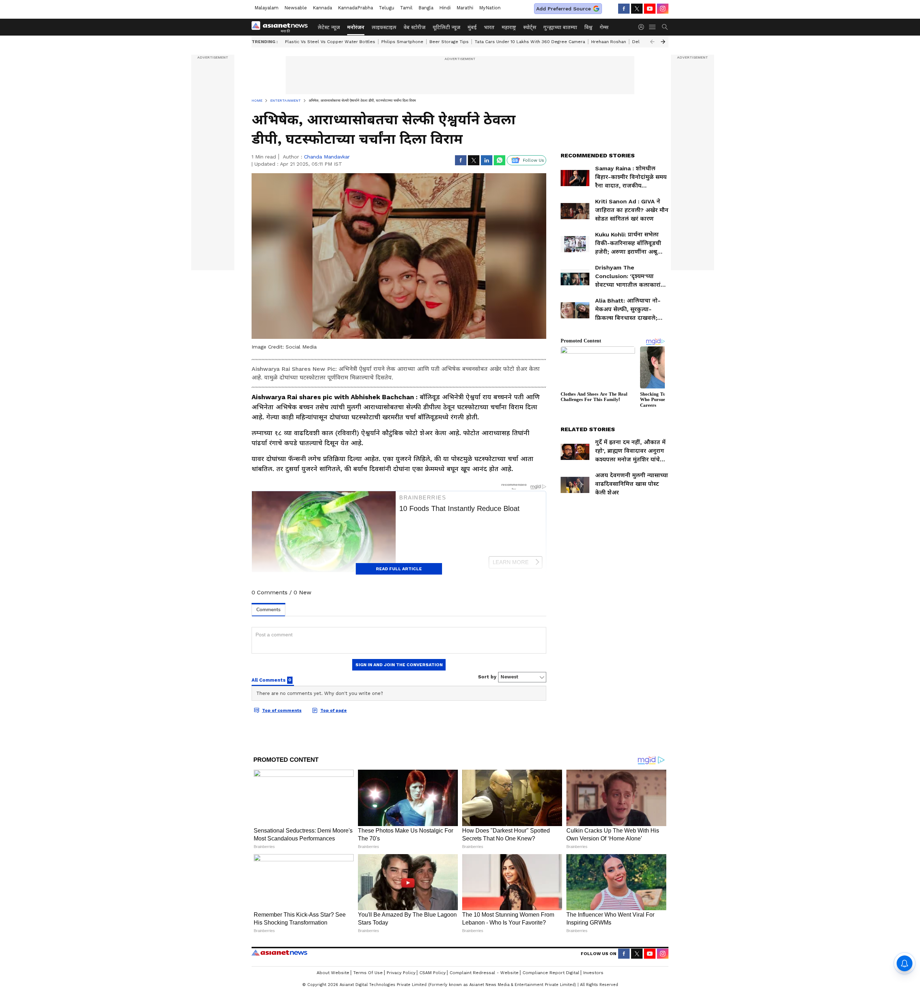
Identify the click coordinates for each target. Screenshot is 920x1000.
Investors (593, 972)
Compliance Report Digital (551, 972)
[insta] (662, 9)
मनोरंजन (355, 27)
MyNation (490, 7)
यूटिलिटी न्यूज (446, 27)
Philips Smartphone (402, 41)
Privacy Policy (401, 972)
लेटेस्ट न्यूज (329, 27)
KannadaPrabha (355, 7)
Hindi (445, 7)
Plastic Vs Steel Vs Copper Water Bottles (330, 41)
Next (663, 42)
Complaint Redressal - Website (484, 972)
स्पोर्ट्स (529, 27)
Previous (652, 42)
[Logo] (282, 27)
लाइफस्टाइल (384, 27)
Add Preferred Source (563, 8)
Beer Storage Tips (449, 41)
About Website (333, 972)
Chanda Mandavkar (327, 157)
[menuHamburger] (652, 27)
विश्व (588, 27)
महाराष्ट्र (509, 27)
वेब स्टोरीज (415, 27)
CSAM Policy (432, 972)
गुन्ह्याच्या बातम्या (560, 27)
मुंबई (472, 27)
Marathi (464, 7)
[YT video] (650, 9)
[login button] (643, 27)
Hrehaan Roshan (608, 41)
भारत (489, 27)
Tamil (406, 7)
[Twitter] (637, 9)
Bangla (425, 7)
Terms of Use (368, 972)
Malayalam (266, 7)
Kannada (322, 7)
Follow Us (533, 160)
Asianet (279, 952)
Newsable (295, 7)
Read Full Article (399, 568)
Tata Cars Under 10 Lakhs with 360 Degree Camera (530, 41)
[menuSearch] (665, 27)
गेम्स (604, 27)
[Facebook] (624, 9)
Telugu (386, 7)
